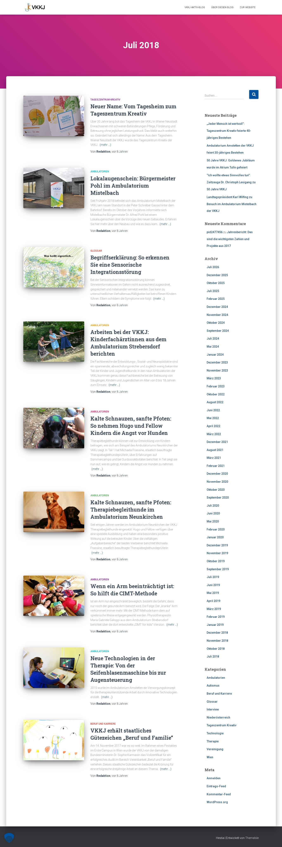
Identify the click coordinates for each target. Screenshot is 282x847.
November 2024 (217, 315)
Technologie (215, 733)
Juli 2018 (213, 656)
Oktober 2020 (216, 489)
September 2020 (218, 497)
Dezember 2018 (217, 632)
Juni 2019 (213, 585)
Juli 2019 (213, 577)
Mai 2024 (213, 346)
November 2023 (217, 370)
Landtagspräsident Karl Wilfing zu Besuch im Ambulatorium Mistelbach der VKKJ (231, 204)
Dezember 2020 (217, 473)
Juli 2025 (213, 291)
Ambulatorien (99, 171)
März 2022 (214, 434)
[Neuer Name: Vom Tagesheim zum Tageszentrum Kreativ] (53, 116)
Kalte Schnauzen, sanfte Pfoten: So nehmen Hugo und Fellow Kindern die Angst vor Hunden (130, 425)
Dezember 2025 (217, 275)
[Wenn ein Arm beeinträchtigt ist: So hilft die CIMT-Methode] (53, 596)
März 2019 (214, 609)
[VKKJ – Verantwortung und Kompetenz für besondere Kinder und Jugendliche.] (35, 7)
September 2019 (218, 569)
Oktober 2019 (216, 561)
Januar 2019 (215, 624)
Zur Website (248, 7)
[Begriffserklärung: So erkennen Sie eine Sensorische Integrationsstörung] (53, 267)
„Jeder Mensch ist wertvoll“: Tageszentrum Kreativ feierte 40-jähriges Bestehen (229, 130)
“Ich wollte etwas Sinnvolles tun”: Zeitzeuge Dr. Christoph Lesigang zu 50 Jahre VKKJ (231, 182)
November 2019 (217, 553)
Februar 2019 (216, 616)
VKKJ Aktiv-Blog (195, 7)
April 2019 (213, 601)
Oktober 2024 (216, 322)
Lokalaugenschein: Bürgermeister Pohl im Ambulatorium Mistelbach (132, 185)
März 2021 (214, 457)
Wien (210, 757)
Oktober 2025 (216, 283)
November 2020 (217, 481)
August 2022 (215, 402)
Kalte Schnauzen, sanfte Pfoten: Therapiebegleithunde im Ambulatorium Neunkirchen (130, 509)
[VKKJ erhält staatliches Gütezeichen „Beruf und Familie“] (53, 740)
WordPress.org (217, 802)
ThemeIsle (252, 838)
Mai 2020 (213, 521)
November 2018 (217, 640)
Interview (213, 709)
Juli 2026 (213, 267)
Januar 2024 (215, 354)
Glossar (96, 250)
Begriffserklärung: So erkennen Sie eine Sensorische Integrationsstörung (129, 264)
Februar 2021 (216, 465)
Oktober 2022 (216, 394)
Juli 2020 (213, 505)
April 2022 (213, 426)
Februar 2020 (216, 529)
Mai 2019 (213, 593)
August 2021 (215, 450)
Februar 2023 (216, 386)
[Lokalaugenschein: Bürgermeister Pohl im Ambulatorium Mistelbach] (53, 188)
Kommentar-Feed (219, 794)
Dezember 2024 (217, 306)
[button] (9, 838)
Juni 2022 (213, 410)
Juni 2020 (213, 513)
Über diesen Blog (222, 7)
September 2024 (218, 330)
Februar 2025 (216, 298)
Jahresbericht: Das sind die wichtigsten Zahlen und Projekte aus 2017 (230, 239)
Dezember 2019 (217, 545)
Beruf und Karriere (103, 723)
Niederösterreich (218, 717)
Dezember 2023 (217, 362)
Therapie (213, 741)
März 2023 (214, 378)
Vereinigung (215, 749)
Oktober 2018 (216, 648)
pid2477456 (215, 232)
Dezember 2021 (217, 442)
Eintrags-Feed (216, 786)
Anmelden (213, 778)
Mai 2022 (213, 418)
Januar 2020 (215, 537)
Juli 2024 (213, 338)
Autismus (213, 685)
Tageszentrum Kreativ (105, 99)
